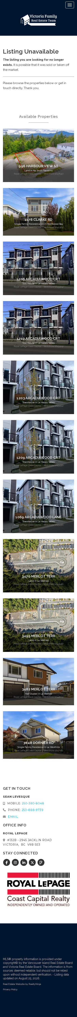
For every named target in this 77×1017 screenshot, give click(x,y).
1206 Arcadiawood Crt (38, 279)
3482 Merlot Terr (38, 689)
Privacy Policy (10, 989)
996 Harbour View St (38, 166)
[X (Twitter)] (33, 862)
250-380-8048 (33, 803)
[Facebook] (7, 862)
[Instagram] (15, 862)
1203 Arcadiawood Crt (38, 398)
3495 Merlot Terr (38, 636)
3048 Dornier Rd (38, 743)
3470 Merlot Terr (38, 576)
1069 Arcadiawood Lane (38, 517)
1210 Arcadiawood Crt (38, 339)
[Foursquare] (41, 862)
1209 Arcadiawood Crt (38, 458)
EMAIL (13, 816)
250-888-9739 (32, 810)
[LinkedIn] (24, 862)
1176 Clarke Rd (39, 220)
